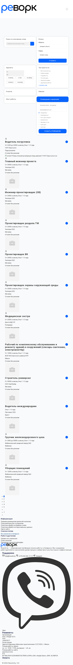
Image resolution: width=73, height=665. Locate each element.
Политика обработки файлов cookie (13, 525)
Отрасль (9, 91)
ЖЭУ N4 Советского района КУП (16, 356)
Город (40, 51)
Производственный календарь (12, 542)
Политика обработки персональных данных (16, 527)
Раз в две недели (46, 117)
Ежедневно (44, 112)
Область (41, 42)
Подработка (44, 75)
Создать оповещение (52, 131)
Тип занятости (43, 68)
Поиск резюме (6, 540)
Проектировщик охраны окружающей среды (31, 285)
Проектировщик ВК (16, 254)
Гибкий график (45, 73)
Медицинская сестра (17, 316)
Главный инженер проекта (20, 161)
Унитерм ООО (10, 167)
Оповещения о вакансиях (49, 99)
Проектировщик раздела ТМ (22, 223)
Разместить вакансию (9, 538)
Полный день (44, 78)
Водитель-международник (21, 406)
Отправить (52, 60)
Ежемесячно (44, 120)
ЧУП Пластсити (10, 148)
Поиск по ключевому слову (16, 39)
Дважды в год (45, 122)
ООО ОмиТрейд (10, 384)
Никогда (43, 127)
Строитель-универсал (18, 378)
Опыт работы (11, 99)
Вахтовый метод (45, 71)
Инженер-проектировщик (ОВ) (23, 192)
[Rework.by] (18, 9)
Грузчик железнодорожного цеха (24, 437)
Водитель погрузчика (17, 142)
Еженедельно (44, 115)
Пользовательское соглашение (12, 523)
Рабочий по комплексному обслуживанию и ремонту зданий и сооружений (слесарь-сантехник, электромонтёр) (35, 347)
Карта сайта (5, 529)
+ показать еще (42, 85)
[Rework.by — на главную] (9, 545)
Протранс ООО (10, 412)
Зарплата (9, 68)
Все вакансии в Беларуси (10, 534)
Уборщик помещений (17, 468)
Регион (41, 39)
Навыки (41, 91)
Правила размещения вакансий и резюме (16, 521)
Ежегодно (43, 124)
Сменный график (45, 80)
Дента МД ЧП (10, 322)
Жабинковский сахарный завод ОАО (18, 443)
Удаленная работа (46, 82)
